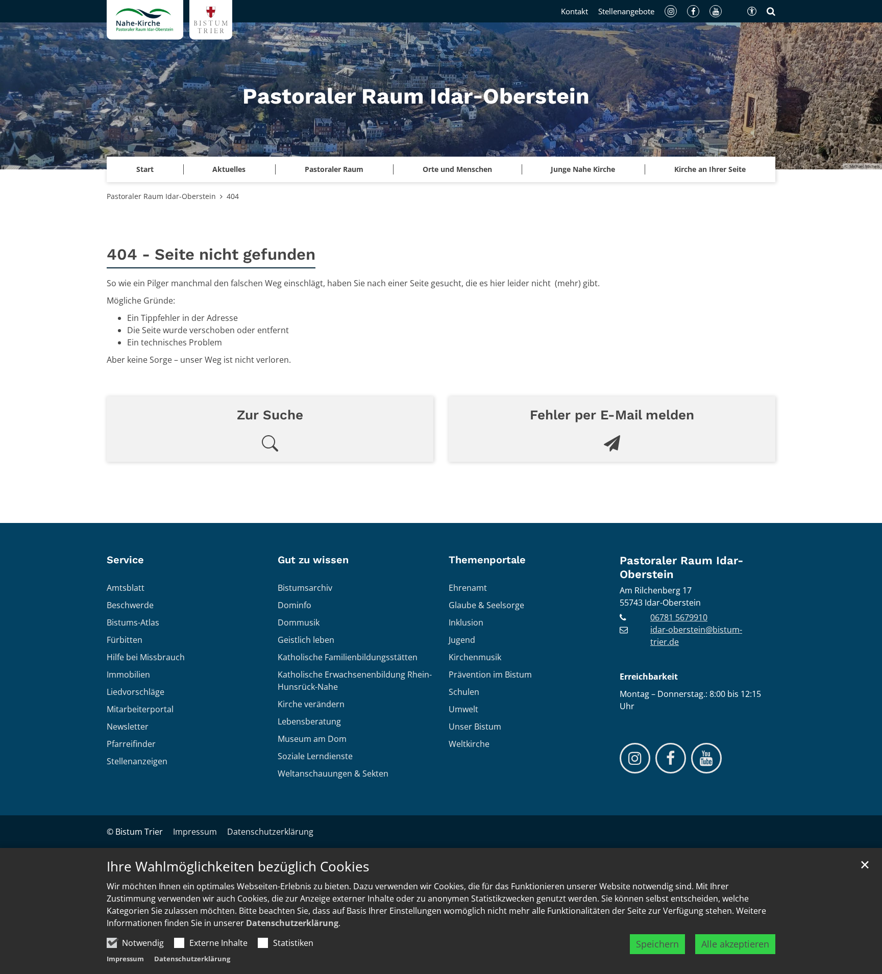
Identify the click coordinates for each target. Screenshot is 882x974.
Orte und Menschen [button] (457, 169)
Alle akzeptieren (735, 944)
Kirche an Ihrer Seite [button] (710, 169)
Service (125, 560)
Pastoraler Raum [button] (334, 169)
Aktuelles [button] (229, 169)
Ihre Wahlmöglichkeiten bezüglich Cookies (238, 866)
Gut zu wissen (313, 560)
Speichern (657, 944)
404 (233, 196)
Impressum (125, 958)
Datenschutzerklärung (292, 923)
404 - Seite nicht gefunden (211, 254)
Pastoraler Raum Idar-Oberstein (161, 196)
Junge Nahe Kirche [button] (583, 169)
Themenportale (487, 560)
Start (145, 169)
